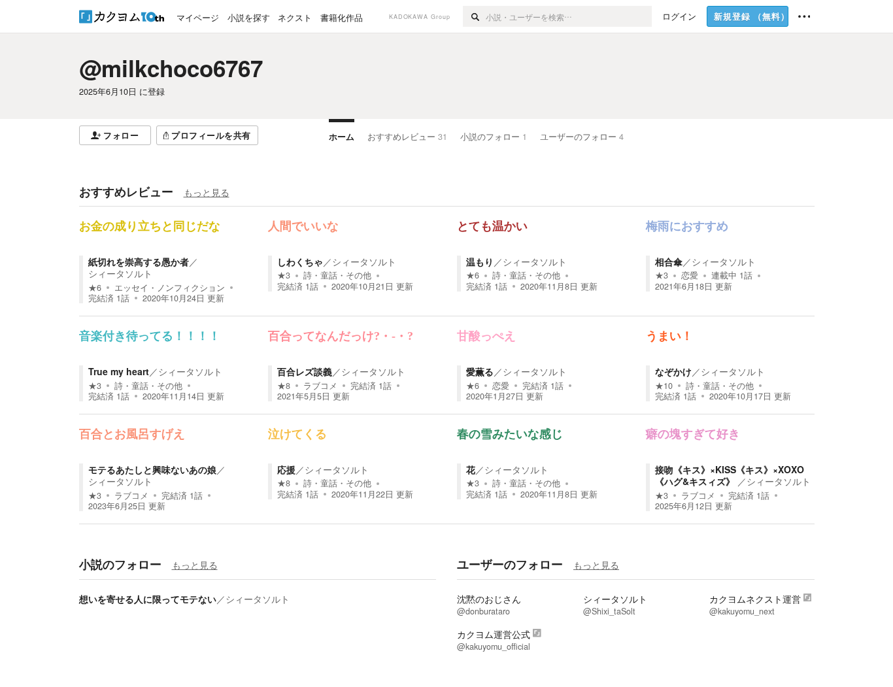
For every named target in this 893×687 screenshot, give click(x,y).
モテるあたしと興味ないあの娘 (152, 469)
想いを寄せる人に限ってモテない (147, 598)
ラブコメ (320, 386)
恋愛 (689, 275)
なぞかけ (673, 371)
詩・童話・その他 (337, 275)
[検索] (474, 16)
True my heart (118, 371)
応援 (286, 469)
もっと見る (206, 192)
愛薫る (480, 371)
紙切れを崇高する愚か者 (138, 261)
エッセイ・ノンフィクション (169, 287)
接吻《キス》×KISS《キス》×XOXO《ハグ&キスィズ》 (729, 475)
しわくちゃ (300, 261)
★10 (664, 385)
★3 (283, 275)
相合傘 (668, 261)
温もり (480, 261)
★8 (283, 385)
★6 (94, 287)
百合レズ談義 (304, 371)
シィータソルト (120, 273)
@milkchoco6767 (171, 68)
